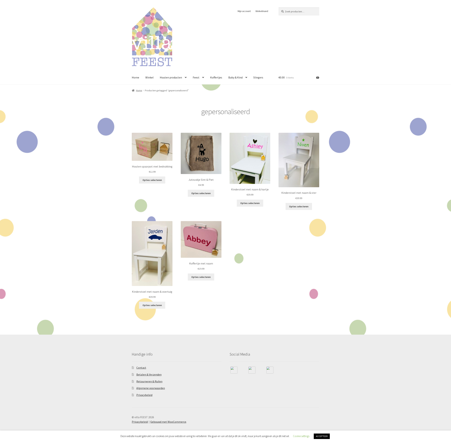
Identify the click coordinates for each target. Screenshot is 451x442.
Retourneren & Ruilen (149, 381)
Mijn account (244, 11)
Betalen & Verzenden (149, 374)
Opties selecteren (152, 180)
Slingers (258, 77)
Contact (141, 367)
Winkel (149, 77)
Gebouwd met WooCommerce (168, 421)
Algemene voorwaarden (150, 388)
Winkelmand (261, 11)
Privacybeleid (144, 395)
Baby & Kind (235, 77)
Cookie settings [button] (301, 436)
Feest (196, 77)
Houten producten (171, 77)
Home (135, 77)
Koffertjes (216, 77)
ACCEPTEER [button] (322, 436)
